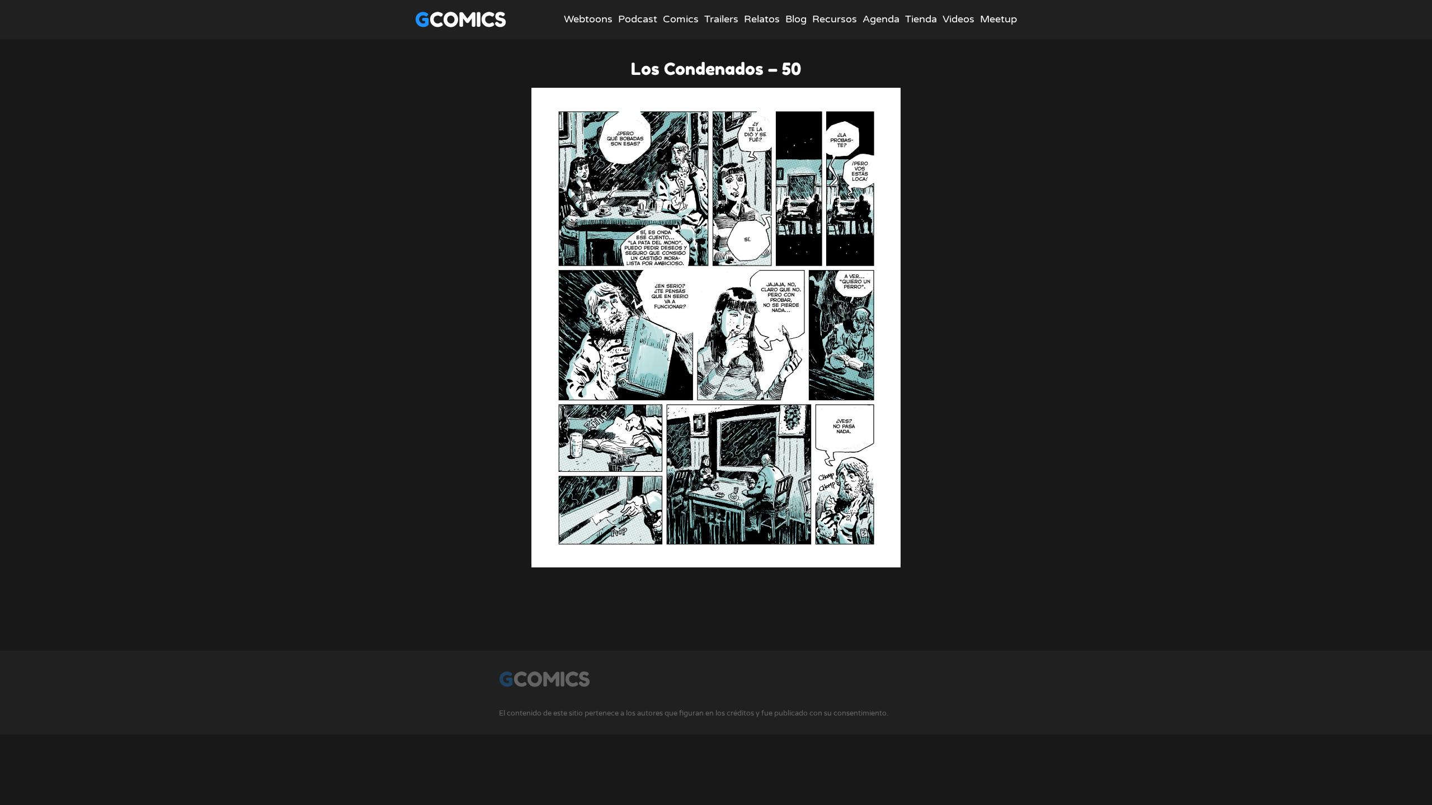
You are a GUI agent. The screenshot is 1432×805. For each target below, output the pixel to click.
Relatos (762, 19)
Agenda (881, 19)
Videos (958, 19)
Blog (796, 19)
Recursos (834, 19)
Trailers (721, 19)
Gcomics (460, 19)
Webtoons (588, 19)
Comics (681, 19)
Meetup (998, 19)
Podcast (637, 19)
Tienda (921, 19)
